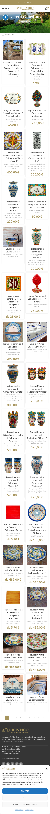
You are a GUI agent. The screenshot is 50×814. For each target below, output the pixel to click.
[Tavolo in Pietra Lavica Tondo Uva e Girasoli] (37, 643)
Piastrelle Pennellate (13, 535)
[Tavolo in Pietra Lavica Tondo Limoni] (13, 555)
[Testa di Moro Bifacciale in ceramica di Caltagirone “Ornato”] (13, 420)
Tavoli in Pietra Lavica (10, 573)
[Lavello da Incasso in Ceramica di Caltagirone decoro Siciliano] (37, 512)
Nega (25, 798)
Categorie (24, 21)
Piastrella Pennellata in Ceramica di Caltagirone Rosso (13, 527)
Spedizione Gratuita (15, 167)
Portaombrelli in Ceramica (36, 168)
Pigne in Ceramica (37, 119)
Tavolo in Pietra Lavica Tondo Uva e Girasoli (37, 657)
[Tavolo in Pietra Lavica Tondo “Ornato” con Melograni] (37, 597)
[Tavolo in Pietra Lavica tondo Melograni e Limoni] (37, 555)
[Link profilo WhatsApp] (31, 2)
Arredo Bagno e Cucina (10, 254)
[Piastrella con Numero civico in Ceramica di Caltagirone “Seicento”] (13, 284)
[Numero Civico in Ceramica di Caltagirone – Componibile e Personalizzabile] (37, 50)
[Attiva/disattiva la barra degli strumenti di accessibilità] (5, 17)
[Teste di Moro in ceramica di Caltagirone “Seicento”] (13, 465)
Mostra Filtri (9, 35)
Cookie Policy (19, 810)
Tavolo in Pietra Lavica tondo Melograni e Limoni (37, 570)
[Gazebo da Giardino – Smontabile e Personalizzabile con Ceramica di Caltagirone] (13, 50)
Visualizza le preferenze (25, 804)
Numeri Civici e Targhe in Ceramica (37, 78)
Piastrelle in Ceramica (10, 164)
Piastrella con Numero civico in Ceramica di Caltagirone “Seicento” (13, 302)
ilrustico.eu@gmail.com (10, 758)
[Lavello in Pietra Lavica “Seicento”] (37, 685)
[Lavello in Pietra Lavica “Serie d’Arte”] (37, 332)
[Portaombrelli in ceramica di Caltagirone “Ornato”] (13, 374)
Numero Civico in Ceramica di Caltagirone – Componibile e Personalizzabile (37, 68)
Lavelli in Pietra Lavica (15, 256)
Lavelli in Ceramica (37, 536)
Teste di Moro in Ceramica (36, 395)
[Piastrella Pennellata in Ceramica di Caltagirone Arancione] (13, 597)
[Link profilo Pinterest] (28, 2)
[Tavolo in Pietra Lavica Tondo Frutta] (13, 643)
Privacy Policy (29, 810)
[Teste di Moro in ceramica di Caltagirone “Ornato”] (37, 374)
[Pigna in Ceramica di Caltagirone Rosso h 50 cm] (37, 284)
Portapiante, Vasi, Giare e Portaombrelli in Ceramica (36, 165)
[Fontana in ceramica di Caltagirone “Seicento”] (13, 332)
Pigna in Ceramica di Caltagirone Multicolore (37, 113)
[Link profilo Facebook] (18, 2)
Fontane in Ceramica (13, 352)
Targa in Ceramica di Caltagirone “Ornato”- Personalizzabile (13, 113)
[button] (46, 768)
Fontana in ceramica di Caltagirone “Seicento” (13, 347)
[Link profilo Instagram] (25, 2)
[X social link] (22, 2)
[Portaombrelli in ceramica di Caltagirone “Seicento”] (13, 189)
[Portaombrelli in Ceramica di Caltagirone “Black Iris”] (37, 140)
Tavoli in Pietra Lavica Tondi (15, 574)
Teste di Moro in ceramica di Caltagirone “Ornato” (37, 389)
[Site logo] (25, 8)
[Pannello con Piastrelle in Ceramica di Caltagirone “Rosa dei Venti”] (13, 140)
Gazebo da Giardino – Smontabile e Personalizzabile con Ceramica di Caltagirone (13, 68)
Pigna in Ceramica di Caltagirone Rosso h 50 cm (37, 299)
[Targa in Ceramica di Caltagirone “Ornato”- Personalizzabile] (13, 98)
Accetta (25, 791)
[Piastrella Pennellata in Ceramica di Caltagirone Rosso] (13, 512)
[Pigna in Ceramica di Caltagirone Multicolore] (37, 98)
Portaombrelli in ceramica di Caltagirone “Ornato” (13, 389)
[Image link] (15, 730)
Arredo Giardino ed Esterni (13, 77)
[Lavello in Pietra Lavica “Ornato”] (13, 237)
